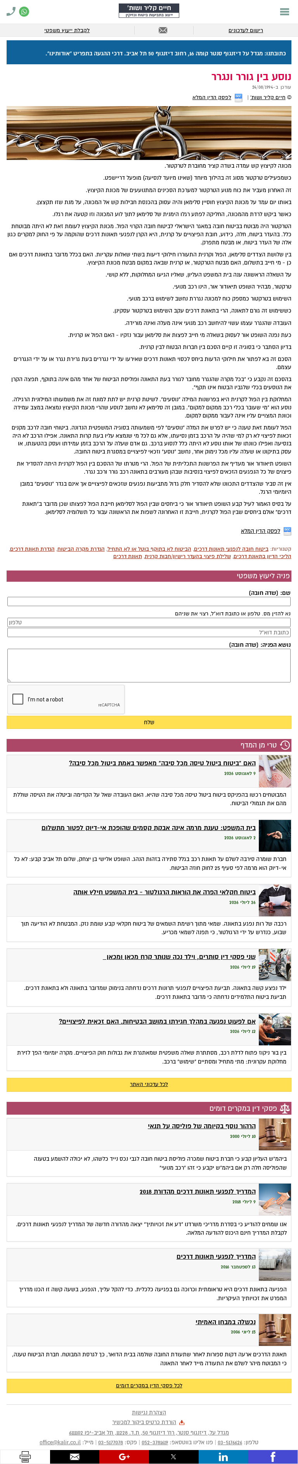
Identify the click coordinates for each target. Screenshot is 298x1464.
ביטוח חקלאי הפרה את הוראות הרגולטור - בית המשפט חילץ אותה (164, 892)
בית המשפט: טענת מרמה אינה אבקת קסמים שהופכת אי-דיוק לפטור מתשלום (149, 828)
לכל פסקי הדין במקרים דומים (149, 1385)
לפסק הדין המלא (211, 97)
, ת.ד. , (149, 1432)
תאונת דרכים (127, 556)
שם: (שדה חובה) (269, 593)
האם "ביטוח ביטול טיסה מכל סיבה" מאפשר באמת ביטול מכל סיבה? (162, 763)
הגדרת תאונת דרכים (32, 549)
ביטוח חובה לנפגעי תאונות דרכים (231, 549)
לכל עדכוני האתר (149, 1084)
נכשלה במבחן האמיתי (226, 1322)
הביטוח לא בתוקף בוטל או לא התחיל (149, 549)
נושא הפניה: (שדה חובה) (259, 645)
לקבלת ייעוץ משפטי (67, 30)
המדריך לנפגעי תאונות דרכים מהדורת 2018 (198, 1191)
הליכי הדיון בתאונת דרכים (262, 556)
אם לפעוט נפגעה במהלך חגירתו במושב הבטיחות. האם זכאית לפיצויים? (157, 1021)
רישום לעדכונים (246, 30)
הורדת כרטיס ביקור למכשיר (144, 1422)
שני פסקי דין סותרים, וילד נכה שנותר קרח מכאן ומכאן (179, 957)
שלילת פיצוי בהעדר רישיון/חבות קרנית (188, 556)
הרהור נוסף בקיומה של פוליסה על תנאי (202, 1126)
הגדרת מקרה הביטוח (81, 549)
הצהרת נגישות (149, 1412)
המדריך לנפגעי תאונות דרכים (216, 1257)
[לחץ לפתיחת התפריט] (284, 12)
